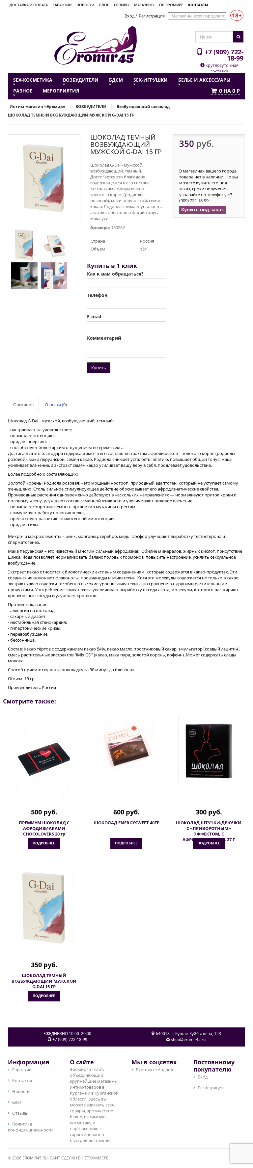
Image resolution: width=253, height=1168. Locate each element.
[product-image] (23, 245)
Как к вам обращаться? (115, 274)
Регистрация (152, 16)
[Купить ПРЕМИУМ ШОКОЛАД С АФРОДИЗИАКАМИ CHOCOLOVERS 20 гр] (44, 759)
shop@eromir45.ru (188, 1039)
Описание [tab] (23, 405)
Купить (98, 368)
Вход (129, 16)
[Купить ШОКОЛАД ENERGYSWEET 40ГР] (126, 744)
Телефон (97, 295)
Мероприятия (61, 91)
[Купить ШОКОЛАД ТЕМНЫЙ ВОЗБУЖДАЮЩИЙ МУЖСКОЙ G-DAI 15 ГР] (44, 908)
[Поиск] (238, 36)
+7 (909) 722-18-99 (223, 55)
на (229, 91)
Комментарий (104, 338)
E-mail (94, 317)
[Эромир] (95, 45)
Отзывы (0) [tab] (56, 405)
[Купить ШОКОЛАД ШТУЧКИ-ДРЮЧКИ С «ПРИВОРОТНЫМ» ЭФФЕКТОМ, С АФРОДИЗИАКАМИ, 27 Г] (208, 750)
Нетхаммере (95, 1158)
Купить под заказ (202, 209)
